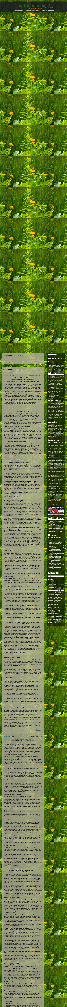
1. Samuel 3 (51, 598)
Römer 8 (52, 622)
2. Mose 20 (51, 605)
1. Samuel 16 (50, 601)
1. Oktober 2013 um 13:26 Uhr (35, 736)
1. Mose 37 (61, 595)
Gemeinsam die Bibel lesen (33, 10)
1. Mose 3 (59, 592)
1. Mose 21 (56, 595)
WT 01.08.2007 (7, 736)
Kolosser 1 (60, 616)
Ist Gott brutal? (51, 610)
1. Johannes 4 (51, 593)
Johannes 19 (53, 616)
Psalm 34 (60, 619)
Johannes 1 (58, 610)
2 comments (31, 362)
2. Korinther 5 (51, 603)
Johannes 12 (51, 614)
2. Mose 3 (50, 604)
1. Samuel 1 (50, 597)
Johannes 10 (51, 613)
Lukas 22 (57, 618)
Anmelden (51, 583)
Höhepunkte (20, 362)
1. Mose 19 (50, 595)
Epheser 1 (50, 607)
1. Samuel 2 (57, 597)
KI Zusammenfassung (54, 540)
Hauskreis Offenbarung (48, 10)
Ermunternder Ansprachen (55, 521)
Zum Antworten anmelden (38, 731)
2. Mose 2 (58, 603)
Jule (50, 547)
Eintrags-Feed (52, 584)
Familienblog (52, 524)
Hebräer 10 (51, 609)
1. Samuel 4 (59, 598)
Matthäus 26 (51, 619)
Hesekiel (15, 362)
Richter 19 (50, 621)
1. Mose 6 (54, 594)
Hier (49, 395)
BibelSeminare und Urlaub (55, 531)
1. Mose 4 (50, 594)
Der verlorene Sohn (59, 605)
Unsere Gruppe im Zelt (54, 522)
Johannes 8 (56, 612)
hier (61, 380)
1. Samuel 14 (51, 600)
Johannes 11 (57, 613)
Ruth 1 (54, 621)
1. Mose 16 (59, 594)
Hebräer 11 (57, 609)
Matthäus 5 (61, 618)
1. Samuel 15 (58, 600)
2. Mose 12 (55, 604)
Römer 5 (60, 621)
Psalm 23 (56, 619)
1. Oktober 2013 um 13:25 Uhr (35, 375)
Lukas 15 (51, 618)
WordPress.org (52, 587)
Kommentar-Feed (53, 586)
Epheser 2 (56, 607)
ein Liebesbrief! (33, 5)
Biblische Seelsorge (18, 10)
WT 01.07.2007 (7, 375)
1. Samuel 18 (56, 601)
